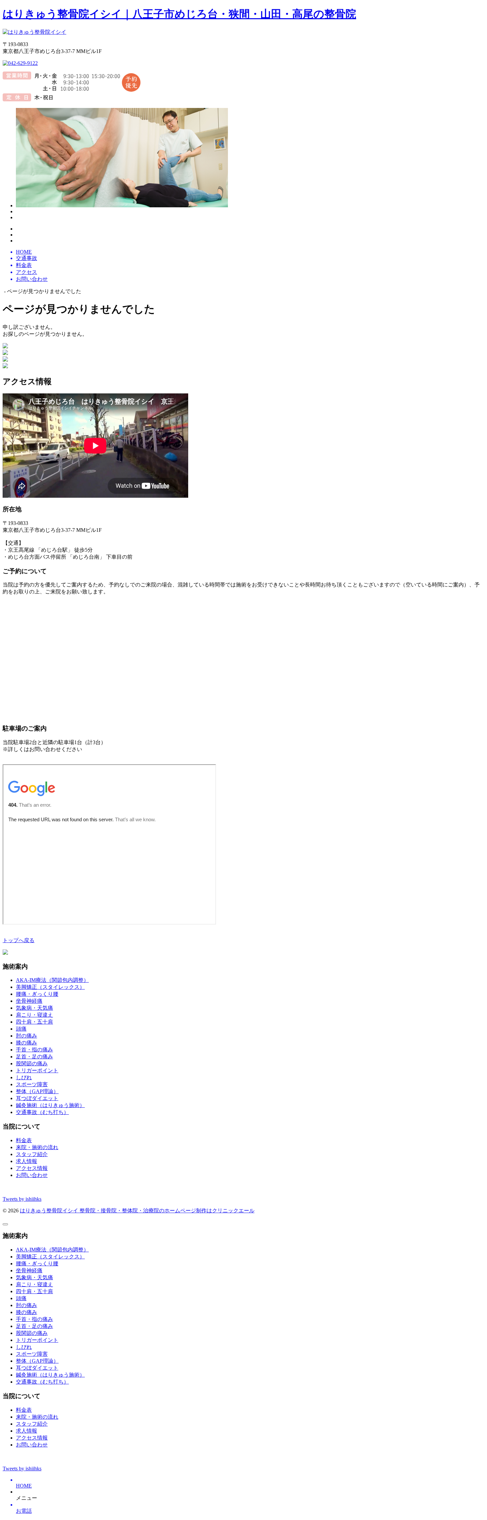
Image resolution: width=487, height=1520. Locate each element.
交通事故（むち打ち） (42, 1112)
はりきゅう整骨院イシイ (50, 1210)
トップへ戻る (18, 940)
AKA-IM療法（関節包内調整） (52, 980)
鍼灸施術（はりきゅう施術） (50, 1105)
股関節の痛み (32, 1063)
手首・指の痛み (34, 1049)
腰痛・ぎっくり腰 (37, 994)
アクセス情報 (32, 1168)
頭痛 (21, 1029)
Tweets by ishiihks (22, 1199)
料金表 (24, 1140)
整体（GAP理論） (37, 1091)
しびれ (24, 1077)
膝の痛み (26, 1042)
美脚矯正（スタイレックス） (50, 987)
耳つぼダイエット (37, 1098)
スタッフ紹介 (32, 1154)
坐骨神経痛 (29, 1001)
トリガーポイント (37, 1070)
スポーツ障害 (32, 1084)
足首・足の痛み (34, 1056)
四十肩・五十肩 (34, 1022)
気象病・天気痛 (34, 1008)
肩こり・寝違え (34, 1015)
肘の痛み (26, 1036)
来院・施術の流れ (37, 1147)
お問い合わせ (32, 1175)
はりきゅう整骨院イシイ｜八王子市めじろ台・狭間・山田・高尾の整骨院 (179, 14)
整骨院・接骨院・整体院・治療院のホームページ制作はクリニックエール (167, 1210)
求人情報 (26, 1161)
